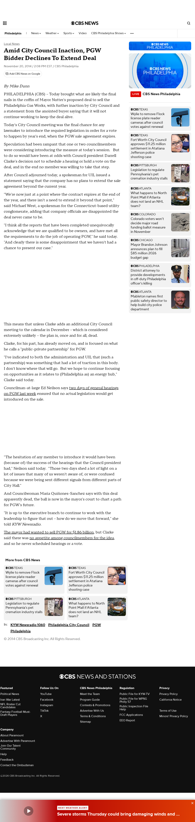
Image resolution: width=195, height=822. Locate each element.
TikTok (44, 710)
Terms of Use (168, 710)
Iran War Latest (10, 699)
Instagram (46, 705)
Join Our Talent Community (10, 747)
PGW (96, 625)
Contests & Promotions (95, 705)
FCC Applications (131, 714)
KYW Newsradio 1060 (27, 625)
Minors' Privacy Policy (173, 716)
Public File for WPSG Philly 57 (133, 700)
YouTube (46, 694)
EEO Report (127, 720)
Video (83, 33)
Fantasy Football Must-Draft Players (15, 713)
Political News (9, 694)
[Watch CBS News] (28, 811)
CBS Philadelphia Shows (107, 33)
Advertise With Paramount (17, 740)
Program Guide (90, 699)
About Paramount (12, 735)
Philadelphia (13, 33)
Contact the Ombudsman (17, 765)
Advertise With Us (92, 710)
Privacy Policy (168, 694)
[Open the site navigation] (30, 23)
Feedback (7, 759)
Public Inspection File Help (134, 708)
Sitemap (85, 721)
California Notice (170, 699)
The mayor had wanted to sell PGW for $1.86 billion (49, 532)
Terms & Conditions (93, 716)
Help (3, 754)
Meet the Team (90, 694)
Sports (68, 33)
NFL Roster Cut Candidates (10, 706)
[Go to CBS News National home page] (84, 23)
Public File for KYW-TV (135, 694)
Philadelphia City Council (68, 625)
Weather (51, 33)
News (35, 33)
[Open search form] (188, 23)
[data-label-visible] (191, 802)
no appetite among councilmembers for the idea (72, 538)
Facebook (46, 699)
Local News (12, 43)
